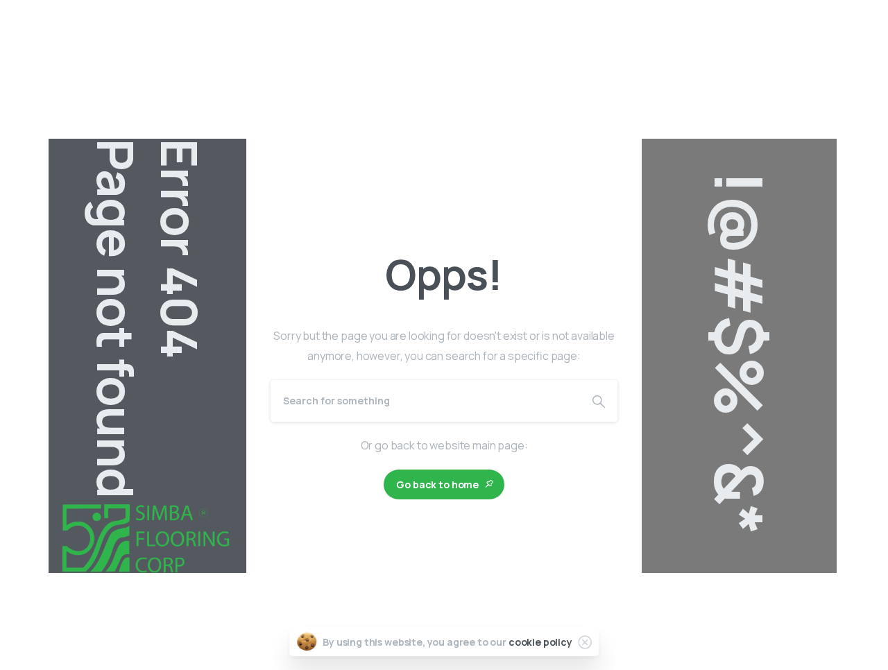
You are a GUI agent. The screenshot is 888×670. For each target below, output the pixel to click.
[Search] (598, 401)
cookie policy (540, 641)
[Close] (585, 642)
